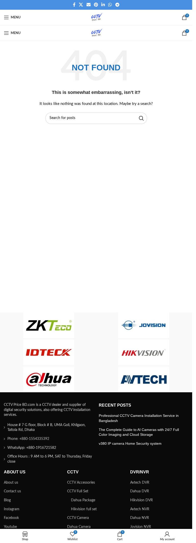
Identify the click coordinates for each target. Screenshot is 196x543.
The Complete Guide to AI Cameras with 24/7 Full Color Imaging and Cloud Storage (139, 432)
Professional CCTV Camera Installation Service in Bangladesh (139, 418)
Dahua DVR (139, 491)
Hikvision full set (84, 509)
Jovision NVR (140, 527)
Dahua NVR (139, 518)
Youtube (10, 527)
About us (11, 482)
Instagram (11, 509)
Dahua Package (83, 500)
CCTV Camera (78, 518)
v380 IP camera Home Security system (130, 443)
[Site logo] (96, 17)
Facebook (11, 518)
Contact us (12, 491)
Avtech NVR (139, 509)
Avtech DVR (139, 482)
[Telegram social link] (117, 5)
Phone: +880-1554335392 (28, 439)
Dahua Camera (79, 527)
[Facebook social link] (74, 5)
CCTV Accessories (81, 482)
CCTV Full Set (77, 491)
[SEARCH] (141, 118)
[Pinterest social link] (96, 5)
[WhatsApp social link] (110, 5)
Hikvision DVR (141, 500)
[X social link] (81, 5)
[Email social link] (88, 5)
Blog (7, 500)
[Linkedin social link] (103, 5)
